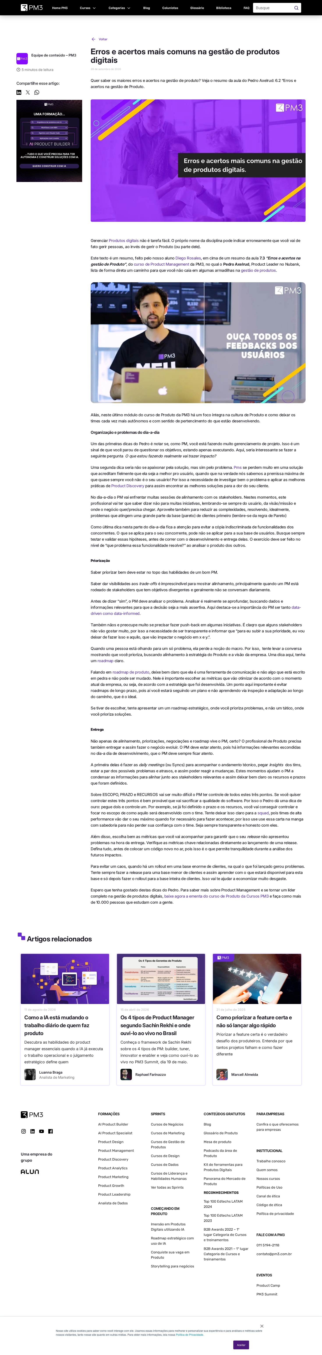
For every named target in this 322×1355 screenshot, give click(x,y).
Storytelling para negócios (172, 1266)
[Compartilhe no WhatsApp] (36, 93)
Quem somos (267, 1170)
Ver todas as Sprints (167, 1187)
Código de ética (269, 1205)
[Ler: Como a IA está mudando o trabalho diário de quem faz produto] (65, 979)
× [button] (261, 1325)
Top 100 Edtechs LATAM (223, 1215)
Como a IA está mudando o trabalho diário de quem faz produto (56, 1025)
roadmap (105, 660)
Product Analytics (112, 1168)
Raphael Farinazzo (150, 1074)
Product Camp (268, 1285)
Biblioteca (223, 8)
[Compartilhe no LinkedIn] (18, 93)
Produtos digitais (124, 240)
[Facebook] (50, 1133)
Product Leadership (114, 1194)
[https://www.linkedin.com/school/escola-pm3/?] (32, 1131)
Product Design (111, 1142)
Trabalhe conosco (271, 1161)
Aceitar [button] (241, 1345)
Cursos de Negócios (167, 1124)
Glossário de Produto (221, 1133)
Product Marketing (113, 1177)
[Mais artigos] (22, 58)
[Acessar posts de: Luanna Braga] (30, 1074)
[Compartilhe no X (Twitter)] (27, 93)
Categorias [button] (117, 8)
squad (263, 813)
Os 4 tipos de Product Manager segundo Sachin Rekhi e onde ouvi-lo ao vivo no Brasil (157, 1025)
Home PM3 (60, 8)
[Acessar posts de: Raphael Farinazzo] (126, 1074)
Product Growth (111, 1186)
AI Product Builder (113, 1124)
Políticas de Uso (269, 1187)
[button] (88, 7)
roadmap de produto (131, 672)
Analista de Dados (113, 1203)
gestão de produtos (258, 270)
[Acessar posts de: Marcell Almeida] (222, 1074)
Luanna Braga (50, 1072)
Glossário (197, 8)
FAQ (246, 8)
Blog (146, 8)
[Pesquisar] (296, 8)
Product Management (116, 1151)
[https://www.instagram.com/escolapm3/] (23, 1131)
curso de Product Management (161, 264)
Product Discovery (127, 485)
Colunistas (170, 8)
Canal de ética (268, 1196)
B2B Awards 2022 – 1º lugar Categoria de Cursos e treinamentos (225, 1234)
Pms (238, 467)
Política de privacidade (275, 1214)
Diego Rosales (188, 258)
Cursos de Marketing (168, 1133)
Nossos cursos (268, 1179)
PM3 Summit (267, 1294)
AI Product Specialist (115, 1133)
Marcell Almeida (244, 1074)
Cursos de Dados (165, 1165)
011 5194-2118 (268, 1245)
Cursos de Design (165, 1156)
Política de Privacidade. (190, 1334)
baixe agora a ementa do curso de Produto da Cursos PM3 (216, 896)
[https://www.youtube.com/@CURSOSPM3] (41, 1131)
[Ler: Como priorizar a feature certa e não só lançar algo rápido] (257, 979)
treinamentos (215, 1259)
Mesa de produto (217, 1142)
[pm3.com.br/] (32, 1114)
